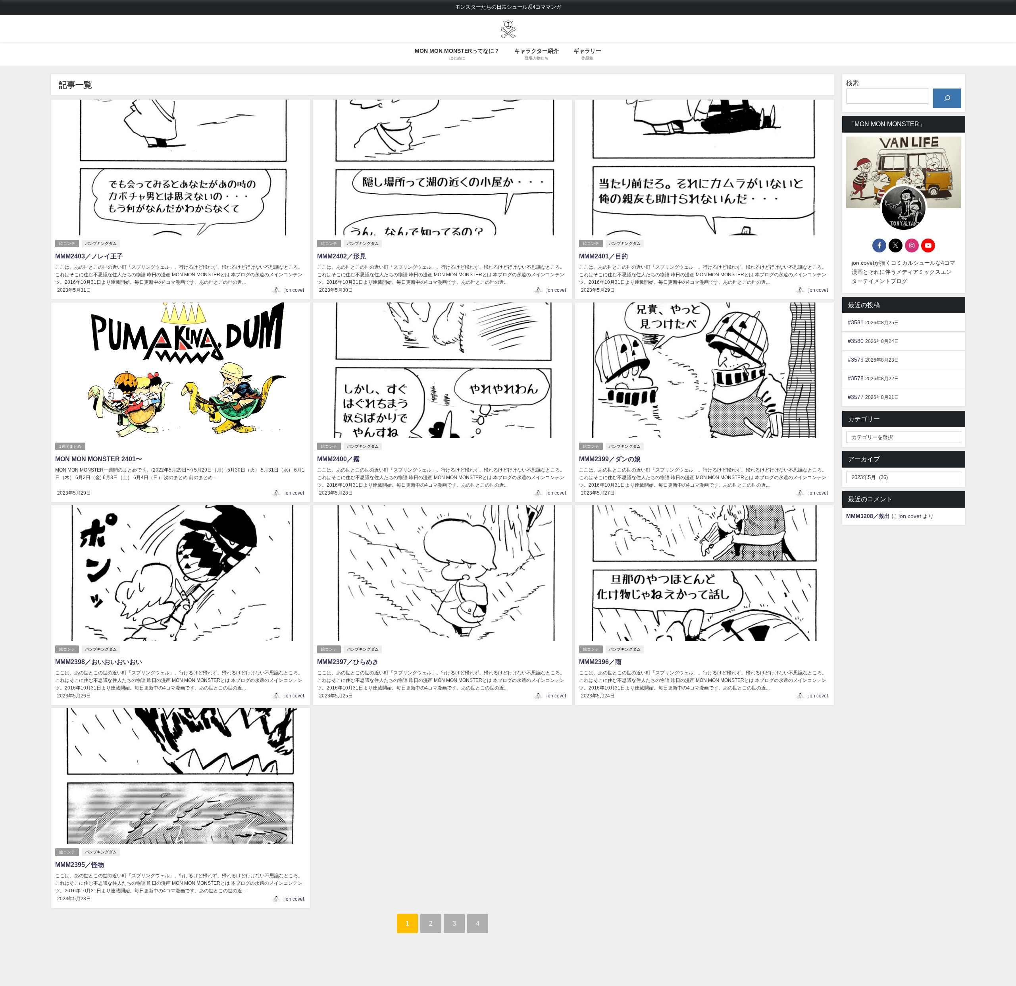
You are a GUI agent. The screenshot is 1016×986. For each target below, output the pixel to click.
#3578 (856, 378)
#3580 (856, 341)
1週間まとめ (70, 446)
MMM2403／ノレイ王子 (89, 256)
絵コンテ (67, 243)
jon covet (294, 290)
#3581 (856, 322)
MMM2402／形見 (341, 256)
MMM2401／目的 (603, 256)
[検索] (947, 98)
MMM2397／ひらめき (348, 662)
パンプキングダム (101, 243)
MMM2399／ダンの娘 (610, 459)
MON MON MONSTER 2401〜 (98, 459)
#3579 (856, 359)
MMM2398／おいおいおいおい (98, 662)
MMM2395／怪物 (79, 864)
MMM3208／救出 (868, 516)
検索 (852, 83)
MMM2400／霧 (338, 459)
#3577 (856, 397)
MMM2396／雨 (600, 662)
